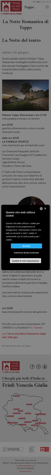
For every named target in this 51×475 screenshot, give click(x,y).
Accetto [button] (26, 246)
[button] (25, 260)
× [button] (45, 208)
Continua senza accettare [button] (26, 252)
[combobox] (41, 208)
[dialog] (25, 237)
